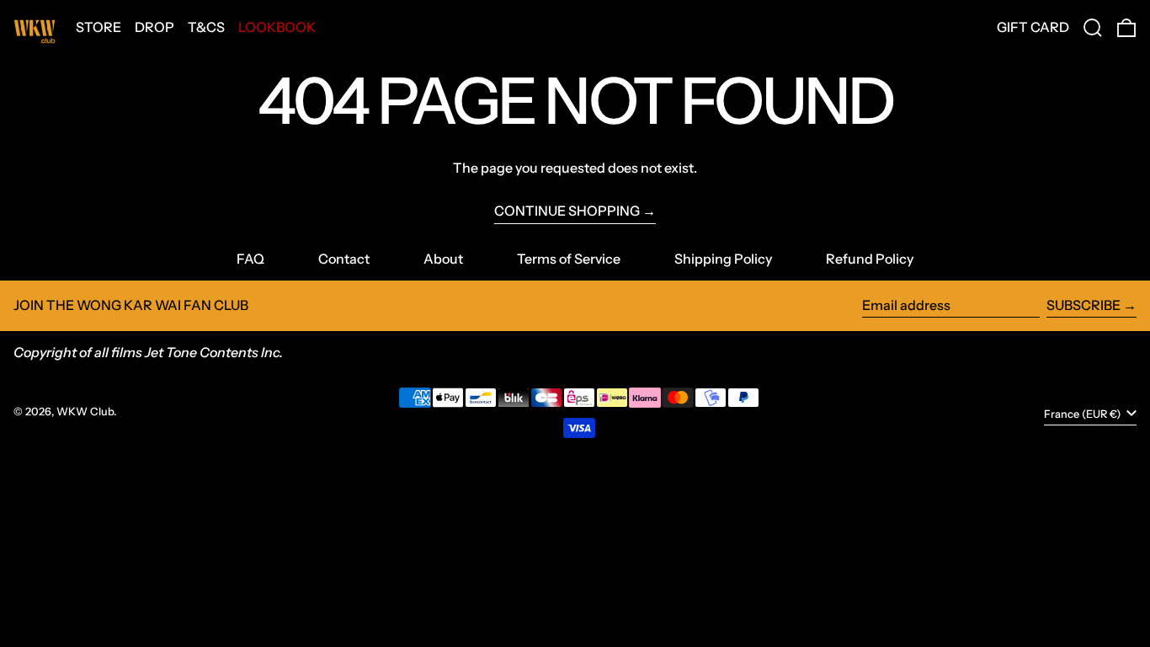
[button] (1093, 28)
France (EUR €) (1083, 414)
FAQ (250, 258)
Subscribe (1083, 305)
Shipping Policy (723, 258)
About (443, 258)
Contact (344, 258)
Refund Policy (869, 258)
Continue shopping (567, 211)
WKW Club (85, 411)
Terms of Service (568, 258)
